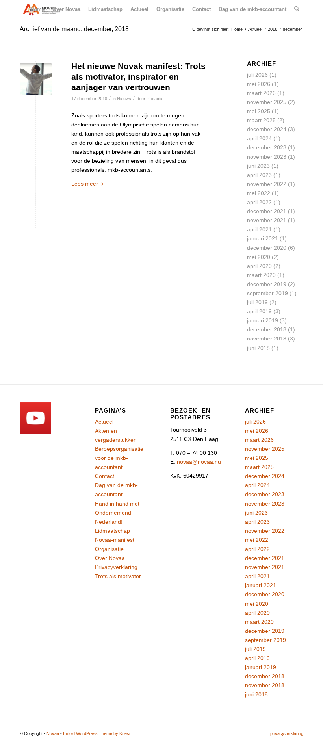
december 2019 (266, 284)
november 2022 (266, 184)
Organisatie (109, 549)
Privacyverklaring (116, 567)
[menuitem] (37, 9)
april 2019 (259, 311)
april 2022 (259, 202)
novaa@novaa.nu (199, 462)
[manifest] (36, 79)
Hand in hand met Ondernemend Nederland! (117, 512)
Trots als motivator (118, 576)
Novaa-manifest (114, 540)
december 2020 (266, 248)
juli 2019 (257, 302)
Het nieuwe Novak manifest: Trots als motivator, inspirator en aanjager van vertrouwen (138, 76)
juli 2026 (257, 75)
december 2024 (266, 129)
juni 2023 (258, 166)
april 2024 (259, 138)
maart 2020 (261, 275)
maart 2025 (261, 120)
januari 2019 (262, 320)
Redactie (155, 98)
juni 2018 (258, 348)
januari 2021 (262, 238)
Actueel (104, 421)
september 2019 (267, 293)
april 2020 (259, 266)
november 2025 (266, 102)
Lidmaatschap (112, 531)
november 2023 (266, 157)
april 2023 (259, 175)
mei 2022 (258, 193)
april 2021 (259, 229)
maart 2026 (261, 93)
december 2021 (266, 211)
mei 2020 (258, 257)
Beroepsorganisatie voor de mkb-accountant (119, 458)
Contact (104, 476)
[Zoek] (296, 9)
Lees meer (84, 183)
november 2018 (266, 338)
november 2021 (266, 220)
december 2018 (266, 329)
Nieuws (124, 98)
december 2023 (266, 147)
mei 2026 (258, 84)
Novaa (52, 733)
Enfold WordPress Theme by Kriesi (96, 733)
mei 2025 (258, 111)
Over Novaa (110, 558)
